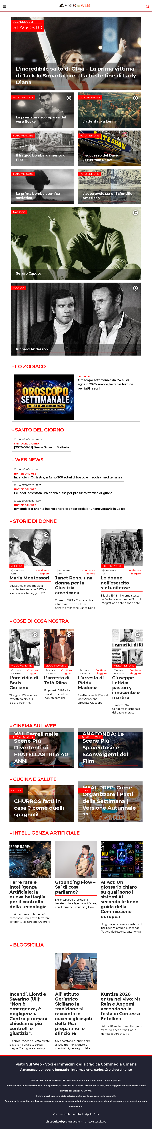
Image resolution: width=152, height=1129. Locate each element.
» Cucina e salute (32, 779)
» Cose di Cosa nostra (39, 621)
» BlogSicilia (26, 945)
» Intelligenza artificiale (44, 833)
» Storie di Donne (33, 521)
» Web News (27, 460)
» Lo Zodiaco (28, 366)
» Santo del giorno (37, 430)
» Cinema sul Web (33, 726)
